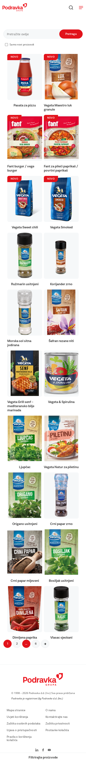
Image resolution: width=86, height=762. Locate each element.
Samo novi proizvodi (22, 44)
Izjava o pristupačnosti (22, 730)
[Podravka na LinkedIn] (36, 750)
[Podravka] (15, 10)
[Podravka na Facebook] (43, 750)
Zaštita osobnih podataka (23, 723)
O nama (51, 710)
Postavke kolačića (57, 730)
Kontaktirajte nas (57, 717)
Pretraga (71, 34)
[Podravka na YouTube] (49, 750)
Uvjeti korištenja (17, 717)
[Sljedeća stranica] (45, 644)
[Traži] (70, 7)
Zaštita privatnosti (58, 723)
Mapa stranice (16, 710)
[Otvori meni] (80, 7)
